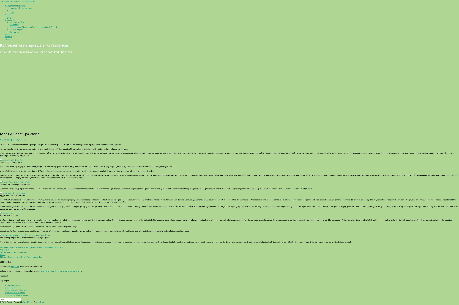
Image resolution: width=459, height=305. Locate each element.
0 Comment (23, 140)
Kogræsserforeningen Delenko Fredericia (19, 1)
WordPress (27, 302)
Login (7, 39)
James (14, 140)
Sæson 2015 (58, 247)
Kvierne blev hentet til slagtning (13, 251)
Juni (11, 10)
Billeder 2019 (10, 288)
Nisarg (43, 302)
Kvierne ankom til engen (15, 292)
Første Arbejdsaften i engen (16, 290)
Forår (12, 12)
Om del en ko (10, 20)
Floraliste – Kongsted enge (21, 8)
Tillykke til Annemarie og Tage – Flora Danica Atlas (21, 255)
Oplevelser (48, 247)
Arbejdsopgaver (8, 247)
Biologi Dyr (20, 247)
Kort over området (17, 22)
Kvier (41, 247)
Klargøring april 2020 (13, 285)
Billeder (8, 15)
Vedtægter (14, 24)
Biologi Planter (32, 247)
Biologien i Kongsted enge (15, 5)
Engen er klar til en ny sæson (16, 295)
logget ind (15, 266)
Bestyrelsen (14, 32)
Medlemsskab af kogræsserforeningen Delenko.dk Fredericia (34, 27)
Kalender (8, 34)
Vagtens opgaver (16, 29)
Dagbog (8, 17)
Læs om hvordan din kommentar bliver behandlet (61, 271)
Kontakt (8, 36)
